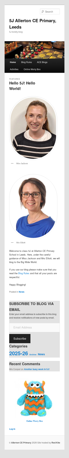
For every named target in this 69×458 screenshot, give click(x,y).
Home (13, 62)
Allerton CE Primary (21, 442)
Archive (32, 354)
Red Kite (55, 442)
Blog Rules (26, 62)
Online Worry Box (32, 69)
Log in (12, 428)
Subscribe (19, 338)
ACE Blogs (42, 62)
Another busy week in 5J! (37, 369)
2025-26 (18, 353)
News (21, 291)
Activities (14, 69)
